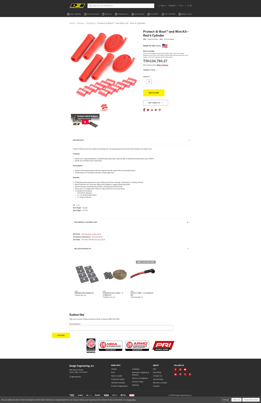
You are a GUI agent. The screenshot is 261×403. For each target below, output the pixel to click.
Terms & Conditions (140, 378)
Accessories (139, 14)
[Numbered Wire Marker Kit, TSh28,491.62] (87, 275)
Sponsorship (158, 379)
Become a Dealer (160, 383)
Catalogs (135, 369)
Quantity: (146, 77)
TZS (181, 6)
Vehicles (108, 14)
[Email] (148, 110)
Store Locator (116, 376)
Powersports (123, 14)
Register (172, 6)
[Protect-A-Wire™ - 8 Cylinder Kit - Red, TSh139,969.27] (143, 275)
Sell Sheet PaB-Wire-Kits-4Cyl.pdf (92, 239)
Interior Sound (93, 14)
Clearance (154, 14)
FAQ (113, 372)
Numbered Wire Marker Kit (84, 293)
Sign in (163, 6)
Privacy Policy (137, 382)
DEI (154, 369)
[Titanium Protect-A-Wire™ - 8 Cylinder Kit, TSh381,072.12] (115, 275)
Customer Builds (118, 379)
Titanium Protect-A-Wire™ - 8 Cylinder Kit (113, 294)
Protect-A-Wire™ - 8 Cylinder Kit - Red (142, 294)
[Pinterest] (160, 110)
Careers (156, 386)
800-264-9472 (76, 377)
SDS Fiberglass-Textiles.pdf (90, 234)
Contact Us (157, 376)
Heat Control (75, 14)
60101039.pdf (96, 237)
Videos (114, 369)
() (190, 6)
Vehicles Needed (118, 383)
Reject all (236, 400)
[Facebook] (144, 110)
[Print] (152, 110)
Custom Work (170, 14)
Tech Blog (157, 372)
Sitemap (135, 385)
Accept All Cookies (251, 400)
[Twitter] (156, 110)
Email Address (75, 324)
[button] (161, 65)
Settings (226, 400)
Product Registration (119, 386)
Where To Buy (186, 14)
